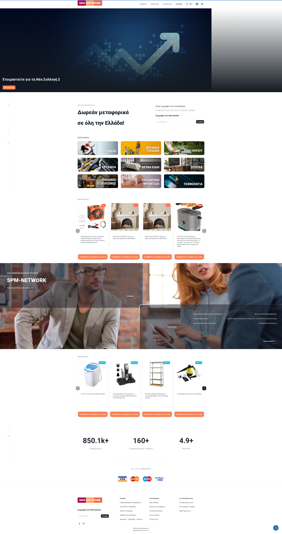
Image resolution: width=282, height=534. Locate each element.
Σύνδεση (179, 4)
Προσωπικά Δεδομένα (157, 507)
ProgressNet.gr (144, 530)
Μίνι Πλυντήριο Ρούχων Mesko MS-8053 (93, 394)
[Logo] (90, 4)
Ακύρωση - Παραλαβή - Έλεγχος (131, 519)
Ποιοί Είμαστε (154, 515)
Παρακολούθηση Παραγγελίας (130, 502)
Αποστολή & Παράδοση (128, 507)
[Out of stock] (125, 230)
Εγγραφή (200, 122)
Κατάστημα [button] (155, 4)
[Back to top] (275, 527)
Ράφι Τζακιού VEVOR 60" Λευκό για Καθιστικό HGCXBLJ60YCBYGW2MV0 (124, 237)
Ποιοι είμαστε (269, 341)
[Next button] (204, 388)
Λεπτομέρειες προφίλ (187, 507)
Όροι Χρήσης (154, 502)
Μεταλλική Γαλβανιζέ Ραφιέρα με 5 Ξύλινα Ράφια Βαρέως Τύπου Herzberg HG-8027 (156, 396)
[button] (197, 4)
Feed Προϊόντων (185, 511)
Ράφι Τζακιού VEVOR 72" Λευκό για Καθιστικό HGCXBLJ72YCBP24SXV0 (155, 237)
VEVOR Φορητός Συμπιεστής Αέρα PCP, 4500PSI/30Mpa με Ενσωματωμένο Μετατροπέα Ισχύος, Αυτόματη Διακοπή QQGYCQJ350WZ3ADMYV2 (93, 239)
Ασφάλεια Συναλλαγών (128, 515)
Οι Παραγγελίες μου (186, 502)
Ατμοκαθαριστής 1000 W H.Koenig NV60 (189, 394)
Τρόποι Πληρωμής (126, 511)
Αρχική (144, 4)
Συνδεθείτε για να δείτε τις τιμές (93, 257)
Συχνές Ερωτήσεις (156, 511)
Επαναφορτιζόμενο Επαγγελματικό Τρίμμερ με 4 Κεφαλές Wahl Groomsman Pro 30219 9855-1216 (125, 396)
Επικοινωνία (167, 4)
